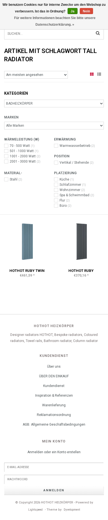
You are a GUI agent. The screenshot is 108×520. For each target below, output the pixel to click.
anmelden (53, 490)
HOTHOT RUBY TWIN (27, 271)
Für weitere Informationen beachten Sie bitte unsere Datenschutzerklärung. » (55, 21)
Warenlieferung (54, 405)
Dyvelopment (72, 509)
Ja (72, 11)
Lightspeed (35, 509)
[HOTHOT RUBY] (81, 241)
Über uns (54, 366)
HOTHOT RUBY (81, 271)
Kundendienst (54, 386)
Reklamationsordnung (54, 415)
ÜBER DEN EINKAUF (54, 376)
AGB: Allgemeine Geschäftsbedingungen (54, 424)
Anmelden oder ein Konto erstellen (54, 452)
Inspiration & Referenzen (54, 395)
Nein (86, 11)
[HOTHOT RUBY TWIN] (27, 241)
